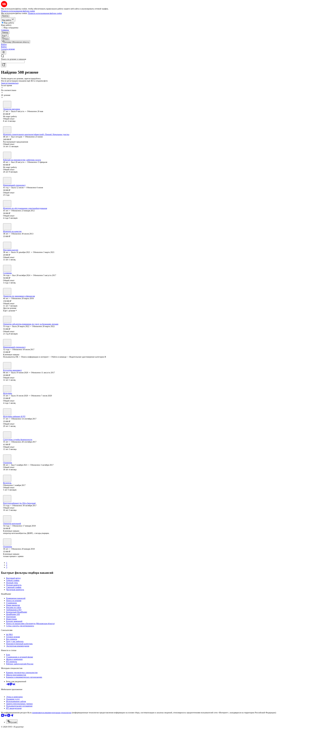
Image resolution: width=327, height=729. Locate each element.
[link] (5, 38)
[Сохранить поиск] (3, 65)
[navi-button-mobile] (3, 52)
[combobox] (13, 61)
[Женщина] (7, 104)
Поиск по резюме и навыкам (13, 59)
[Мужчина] (7, 129)
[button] (4, 44)
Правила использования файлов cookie (45, 13)
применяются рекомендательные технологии (51, 713)
